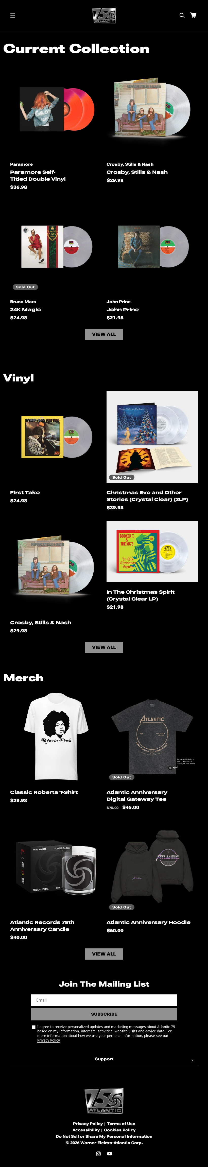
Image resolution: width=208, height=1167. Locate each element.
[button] (12, 15)
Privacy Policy (48, 1040)
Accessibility (86, 1130)
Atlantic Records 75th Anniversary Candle (42, 926)
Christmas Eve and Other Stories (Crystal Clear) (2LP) (147, 496)
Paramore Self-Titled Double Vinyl (38, 175)
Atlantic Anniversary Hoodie (148, 922)
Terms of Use (121, 1123)
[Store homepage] (104, 1101)
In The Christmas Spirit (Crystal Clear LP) (141, 595)
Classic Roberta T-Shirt (44, 792)
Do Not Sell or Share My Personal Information (104, 1136)
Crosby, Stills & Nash (137, 172)
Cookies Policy (119, 1130)
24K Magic (25, 309)
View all (104, 334)
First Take (25, 492)
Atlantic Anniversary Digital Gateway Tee (137, 796)
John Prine (123, 309)
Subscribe (104, 1014)
